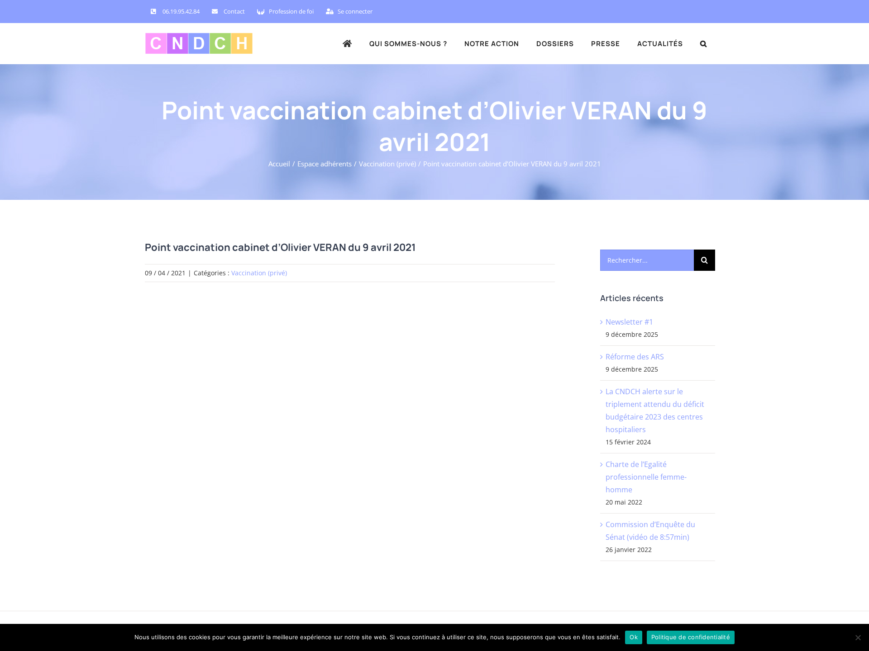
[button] (703, 43)
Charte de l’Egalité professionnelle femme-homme (646, 477)
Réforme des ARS (635, 357)
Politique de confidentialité (690, 637)
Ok (634, 637)
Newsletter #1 (629, 322)
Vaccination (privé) (259, 273)
